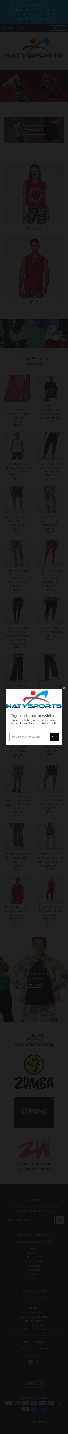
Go (54, 737)
